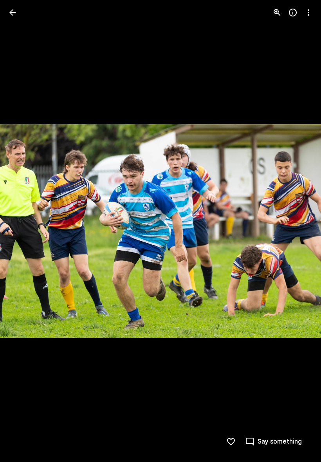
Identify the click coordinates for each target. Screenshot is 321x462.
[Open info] (293, 12)
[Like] (231, 441)
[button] (22, 231)
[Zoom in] (277, 12)
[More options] (308, 12)
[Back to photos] (12, 12)
